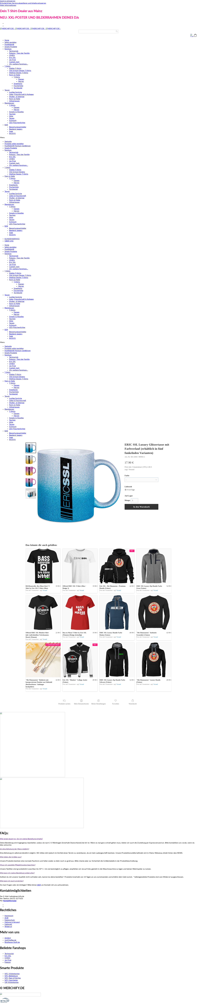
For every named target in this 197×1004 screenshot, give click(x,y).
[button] (195, 35)
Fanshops (8, 49)
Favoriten (115, 704)
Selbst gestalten (10, 42)
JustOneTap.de (10, 940)
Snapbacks (18, 84)
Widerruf (8, 926)
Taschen (12, 114)
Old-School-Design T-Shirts (20, 71)
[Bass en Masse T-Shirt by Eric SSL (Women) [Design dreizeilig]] (80, 612)
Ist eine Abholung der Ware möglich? (14, 849)
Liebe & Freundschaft (17, 196)
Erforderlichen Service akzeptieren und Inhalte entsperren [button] (23, 3)
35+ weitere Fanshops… (18, 64)
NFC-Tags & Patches (13, 978)
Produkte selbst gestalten (14, 144)
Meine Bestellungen (98, 704)
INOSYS (12, 133)
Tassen (7, 90)
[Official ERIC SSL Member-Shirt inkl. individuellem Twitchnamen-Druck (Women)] (43, 612)
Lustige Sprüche (15, 92)
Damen (21, 79)
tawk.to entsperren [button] (7, 1)
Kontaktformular (10, 901)
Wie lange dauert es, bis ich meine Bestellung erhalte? (21, 839)
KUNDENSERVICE (12, 239)
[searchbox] (98, 31)
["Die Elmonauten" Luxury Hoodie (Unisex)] (153, 659)
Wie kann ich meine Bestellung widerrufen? (17, 873)
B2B (6, 125)
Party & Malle (14, 75)
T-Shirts (7, 66)
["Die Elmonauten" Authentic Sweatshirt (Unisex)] (153, 612)
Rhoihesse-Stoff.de (12, 942)
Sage (11, 131)
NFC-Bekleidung (11, 976)
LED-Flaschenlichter (17, 123)
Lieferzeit (8, 924)
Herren (21, 81)
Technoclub (13, 51)
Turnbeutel (18, 88)
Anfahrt (8, 938)
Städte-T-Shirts (15, 68)
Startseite (8, 141)
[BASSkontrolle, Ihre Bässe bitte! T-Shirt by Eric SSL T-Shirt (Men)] (43, 565)
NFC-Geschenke (11, 980)
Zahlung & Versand (12, 922)
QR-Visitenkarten (12, 982)
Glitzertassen (14, 101)
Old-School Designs (17, 172)
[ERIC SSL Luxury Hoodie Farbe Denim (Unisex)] (117, 612)
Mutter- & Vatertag (16, 97)
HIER (39, 885)
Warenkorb (133, 704)
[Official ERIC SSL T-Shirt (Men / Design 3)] (80, 565)
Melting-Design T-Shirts (18, 73)
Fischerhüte (18, 86)
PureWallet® (9, 44)
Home (7, 40)
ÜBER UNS (9, 241)
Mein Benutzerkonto (81, 704)
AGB (6, 918)
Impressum (9, 916)
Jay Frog (12, 60)
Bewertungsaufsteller (17, 127)
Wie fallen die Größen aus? (11, 857)
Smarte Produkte (11, 47)
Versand (131, 469)
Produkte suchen (64, 704)
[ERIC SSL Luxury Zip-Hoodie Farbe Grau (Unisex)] (153, 565)
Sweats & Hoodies (16, 112)
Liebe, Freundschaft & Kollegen (21, 94)
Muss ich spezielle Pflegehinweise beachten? (17, 865)
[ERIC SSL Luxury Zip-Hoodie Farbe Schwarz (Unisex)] (117, 659)
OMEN (12, 55)
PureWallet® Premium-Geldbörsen (18, 146)
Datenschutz (10, 920)
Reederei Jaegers (15, 129)
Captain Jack (14, 62)
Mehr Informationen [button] (8, 5)
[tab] (98, 839)
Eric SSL (12, 57)
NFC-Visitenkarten (12, 974)
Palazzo (8, 962)
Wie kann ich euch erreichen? (12, 881)
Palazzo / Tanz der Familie (19, 53)
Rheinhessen (9, 103)
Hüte (11, 116)
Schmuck (12, 120)
